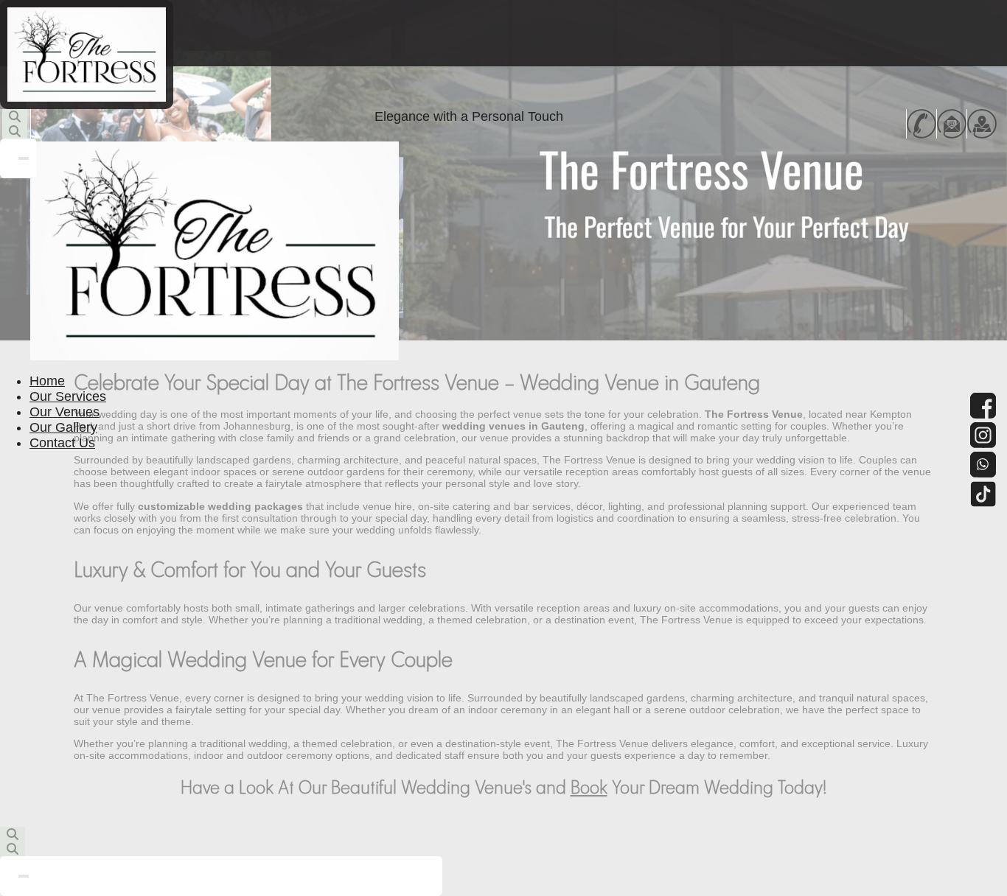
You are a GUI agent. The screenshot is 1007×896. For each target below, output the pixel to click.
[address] (982, 124)
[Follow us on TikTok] (983, 494)
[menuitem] (47, 381)
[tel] (921, 124)
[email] (951, 124)
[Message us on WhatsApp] (983, 464)
